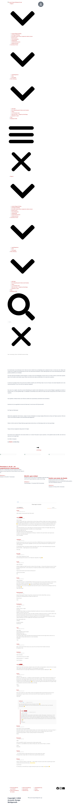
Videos (12, 111)
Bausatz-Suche (14, 37)
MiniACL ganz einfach (31, 476)
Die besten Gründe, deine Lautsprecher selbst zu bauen (22, 36)
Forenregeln (13, 77)
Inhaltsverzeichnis (14, 43)
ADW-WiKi (13, 108)
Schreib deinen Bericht (15, 214)
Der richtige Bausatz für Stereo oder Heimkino (20, 110)
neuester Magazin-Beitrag (16, 33)
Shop (11, 117)
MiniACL (11, 441)
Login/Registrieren (14, 74)
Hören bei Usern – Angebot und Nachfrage (19, 114)
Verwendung (12, 354)
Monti (23, 702)
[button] (21, 148)
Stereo (16, 354)
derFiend (26, 712)
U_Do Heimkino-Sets (15, 285)
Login (18, 501)
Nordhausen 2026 (13, 118)
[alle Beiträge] (37, 447)
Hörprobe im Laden (15, 115)
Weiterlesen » (2, 475)
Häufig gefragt (14, 40)
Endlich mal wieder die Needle (58, 478)
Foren (12, 76)
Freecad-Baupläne (15, 39)
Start (8, 354)
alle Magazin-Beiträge (15, 207)
